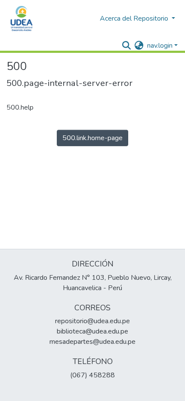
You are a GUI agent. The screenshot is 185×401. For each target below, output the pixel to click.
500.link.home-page (92, 138)
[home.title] (21, 18)
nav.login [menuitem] (160, 45)
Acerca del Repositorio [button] (135, 18)
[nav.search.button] (126, 45)
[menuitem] (139, 45)
